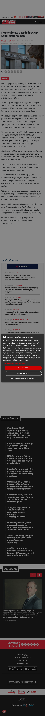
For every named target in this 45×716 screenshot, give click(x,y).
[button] (22, 363)
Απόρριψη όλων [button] (23, 373)
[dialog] (22, 358)
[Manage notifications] (4, 711)
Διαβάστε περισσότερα (20, 360)
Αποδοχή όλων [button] (23, 368)
